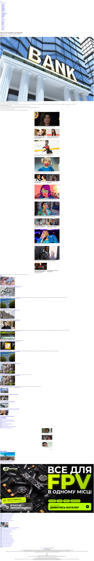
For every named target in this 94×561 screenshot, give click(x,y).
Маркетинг (3, 14)
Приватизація (3, 8)
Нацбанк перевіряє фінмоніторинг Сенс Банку (6, 427)
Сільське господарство (4, 13)
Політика (3, 6)
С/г (2, 27)
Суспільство (3, 15)
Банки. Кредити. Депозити (3, 34)
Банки (2, 7)
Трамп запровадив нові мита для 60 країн (7, 416)
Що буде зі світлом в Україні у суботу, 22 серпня (6, 535)
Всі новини (3, 4)
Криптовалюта (3, 12)
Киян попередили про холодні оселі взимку (7, 461)
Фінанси (3, 5)
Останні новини (3, 417)
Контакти (3, 19)
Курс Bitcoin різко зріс (3, 422)
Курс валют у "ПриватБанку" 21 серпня (5, 519)
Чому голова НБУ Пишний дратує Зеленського (6, 329)
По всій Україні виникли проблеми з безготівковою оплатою (8, 285)
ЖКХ (2, 17)
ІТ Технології (3, 28)
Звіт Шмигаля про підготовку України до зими (6, 516)
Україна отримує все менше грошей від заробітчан (9, 527)
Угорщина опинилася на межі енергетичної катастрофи (9, 394)
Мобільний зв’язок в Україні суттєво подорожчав (6, 538)
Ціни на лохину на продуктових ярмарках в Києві (6, 515)
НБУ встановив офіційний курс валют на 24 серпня (6, 539)
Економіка (3, 22)
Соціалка (3, 29)
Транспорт (3, 16)
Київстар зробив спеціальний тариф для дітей (7, 401)
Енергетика (3, 9)
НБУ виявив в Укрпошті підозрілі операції (5, 350)
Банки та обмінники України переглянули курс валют (7, 520)
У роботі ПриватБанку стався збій (4, 308)
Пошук (3, 11)
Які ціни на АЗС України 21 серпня (4, 534)
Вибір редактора (3, 451)
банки (1, 275)
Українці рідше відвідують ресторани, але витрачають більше (8, 426)
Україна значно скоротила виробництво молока (6, 531)
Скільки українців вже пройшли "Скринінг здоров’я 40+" (7, 421)
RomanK (7, 320)
